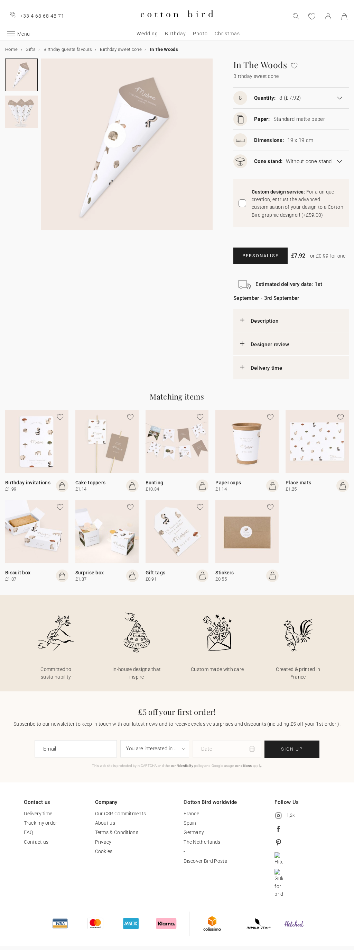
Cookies (104, 851)
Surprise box (89, 572)
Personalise (260, 255)
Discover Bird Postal (206, 861)
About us (105, 823)
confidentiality (182, 766)
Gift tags (156, 572)
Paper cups (228, 482)
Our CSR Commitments (120, 813)
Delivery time (266, 368)
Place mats (298, 482)
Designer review (270, 344)
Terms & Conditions (116, 832)
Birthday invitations (27, 482)
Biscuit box (17, 572)
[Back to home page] (177, 23)
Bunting (155, 482)
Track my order (40, 823)
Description (264, 321)
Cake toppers (90, 482)
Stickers (224, 572)
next (45, 148)
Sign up (292, 749)
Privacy (103, 842)
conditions (243, 766)
